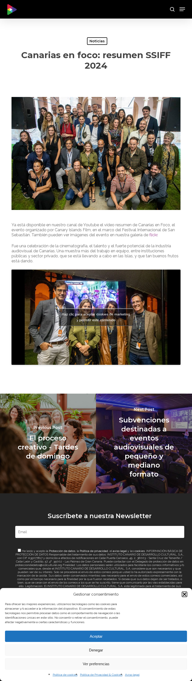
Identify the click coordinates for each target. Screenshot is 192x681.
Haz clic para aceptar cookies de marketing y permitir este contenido (96, 317)
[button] (184, 594)
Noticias (97, 41)
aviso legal (120, 551)
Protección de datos (62, 551)
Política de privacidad (94, 551)
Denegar (96, 650)
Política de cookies (65, 674)
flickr (153, 235)
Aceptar (96, 636)
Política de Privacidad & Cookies (101, 674)
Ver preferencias (96, 664)
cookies (139, 551)
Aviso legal (132, 674)
